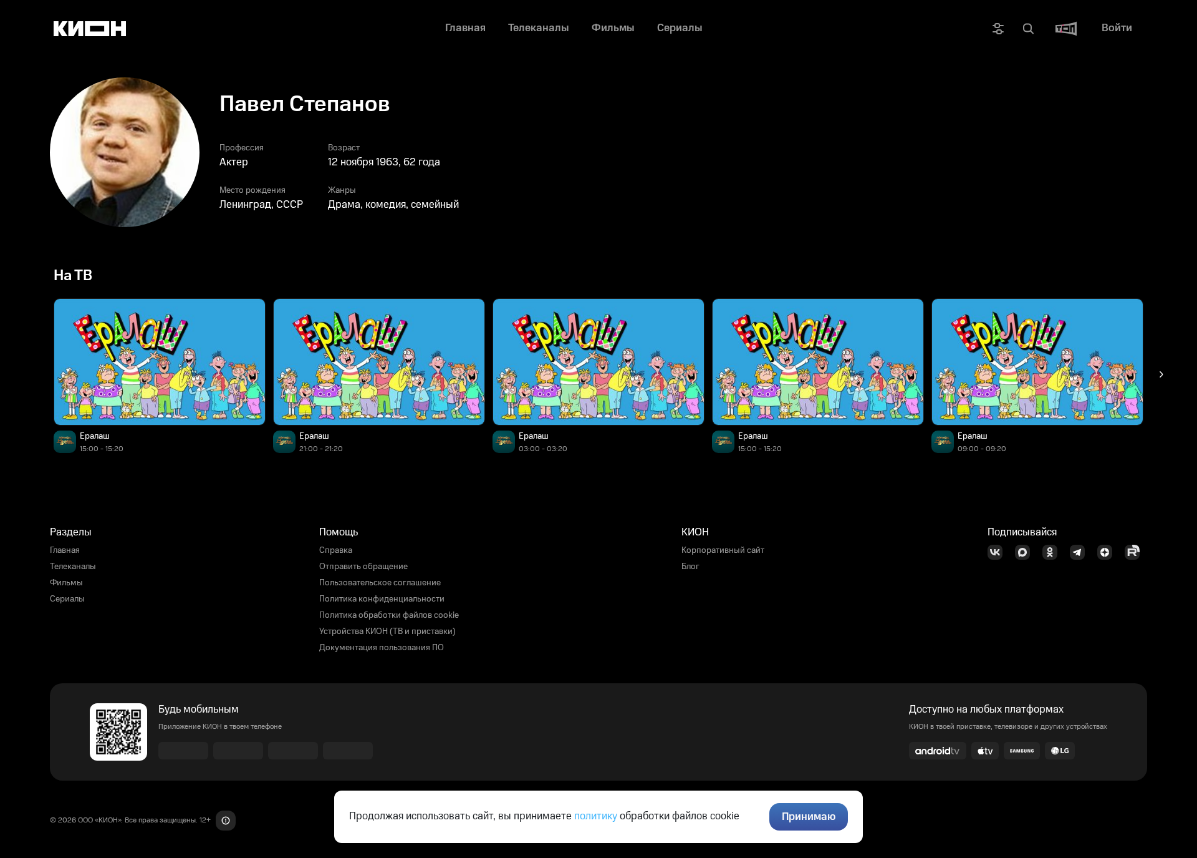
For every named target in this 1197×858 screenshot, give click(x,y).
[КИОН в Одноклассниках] (1053, 552)
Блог (690, 566)
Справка (335, 550)
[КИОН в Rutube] (1136, 552)
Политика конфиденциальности (382, 599)
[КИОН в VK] (999, 552)
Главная (65, 550)
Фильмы (66, 582)
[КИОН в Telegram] (1081, 552)
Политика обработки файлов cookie (389, 615)
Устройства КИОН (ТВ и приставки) (387, 631)
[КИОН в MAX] (1026, 552)
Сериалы (67, 599)
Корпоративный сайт (722, 550)
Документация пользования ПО (381, 647)
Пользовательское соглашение (380, 582)
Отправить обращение (363, 566)
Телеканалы (73, 566)
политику (595, 816)
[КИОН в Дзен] (1108, 552)
